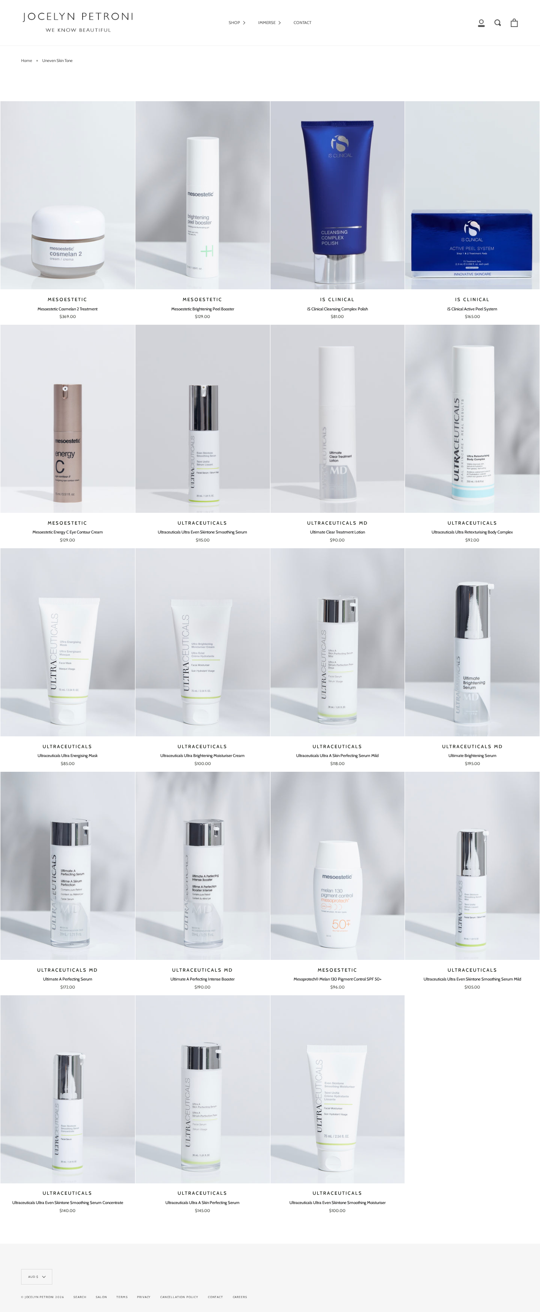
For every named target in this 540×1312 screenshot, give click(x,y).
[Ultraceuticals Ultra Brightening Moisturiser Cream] (202, 642)
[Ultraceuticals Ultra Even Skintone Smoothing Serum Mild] (472, 866)
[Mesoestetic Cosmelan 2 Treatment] (67, 195)
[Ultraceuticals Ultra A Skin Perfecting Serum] (202, 1089)
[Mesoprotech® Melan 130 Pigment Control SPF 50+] (337, 866)
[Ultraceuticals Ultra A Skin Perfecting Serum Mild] (337, 642)
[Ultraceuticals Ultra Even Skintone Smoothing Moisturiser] (337, 1089)
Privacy (144, 1297)
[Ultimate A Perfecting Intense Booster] (202, 866)
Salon (101, 1297)
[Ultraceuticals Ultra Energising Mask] (67, 642)
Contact (215, 1297)
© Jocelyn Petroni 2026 (42, 1297)
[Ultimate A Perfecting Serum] (67, 866)
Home (26, 60)
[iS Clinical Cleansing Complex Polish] (337, 195)
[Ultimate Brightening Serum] (472, 642)
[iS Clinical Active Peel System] (472, 195)
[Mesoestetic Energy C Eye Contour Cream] (67, 419)
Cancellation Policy (179, 1297)
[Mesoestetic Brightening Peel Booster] (202, 195)
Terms (121, 1297)
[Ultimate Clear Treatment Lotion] (337, 419)
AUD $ (33, 1277)
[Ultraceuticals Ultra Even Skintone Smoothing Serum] (202, 419)
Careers (240, 1297)
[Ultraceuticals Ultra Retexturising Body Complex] (472, 419)
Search (79, 1297)
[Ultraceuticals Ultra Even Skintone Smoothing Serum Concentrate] (67, 1089)
